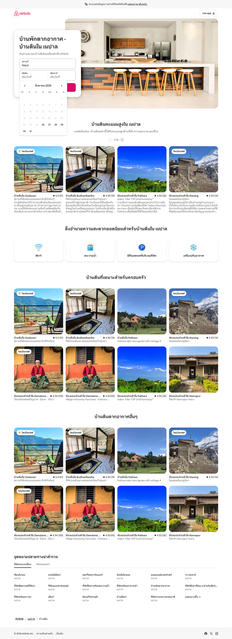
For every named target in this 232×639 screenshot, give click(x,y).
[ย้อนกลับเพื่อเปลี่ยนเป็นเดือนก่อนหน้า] (25, 86)
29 (62, 124)
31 (30, 131)
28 (55, 124)
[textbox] (33, 77)
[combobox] (47, 65)
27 (49, 124)
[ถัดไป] (122, 139)
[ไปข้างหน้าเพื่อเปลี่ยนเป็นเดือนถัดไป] (62, 86)
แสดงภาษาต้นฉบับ (137, 4)
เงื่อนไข (59, 633)
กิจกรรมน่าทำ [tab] (43, 564)
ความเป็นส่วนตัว (45, 633)
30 (24, 131)
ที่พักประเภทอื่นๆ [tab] (22, 564)
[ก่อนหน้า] (110, 139)
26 (43, 124)
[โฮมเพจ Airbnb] (22, 13)
